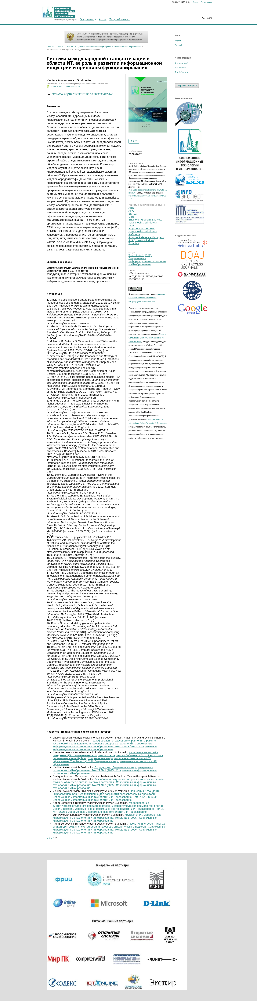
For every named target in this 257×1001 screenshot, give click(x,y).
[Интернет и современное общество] (189, 223)
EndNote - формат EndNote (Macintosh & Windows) (145, 221)
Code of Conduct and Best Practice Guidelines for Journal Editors (147, 338)
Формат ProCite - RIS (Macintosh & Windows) (142, 230)
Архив (102, 19)
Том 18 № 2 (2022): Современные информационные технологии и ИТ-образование (104, 47)
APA (131, 210)
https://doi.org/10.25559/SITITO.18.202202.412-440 (82, 94)
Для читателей (181, 63)
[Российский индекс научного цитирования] (192, 243)
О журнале (87, 19)
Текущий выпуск (119, 19)
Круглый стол (133, 814)
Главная (50, 47)
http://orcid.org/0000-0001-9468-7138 (65, 86)
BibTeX (132, 213)
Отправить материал (187, 85)
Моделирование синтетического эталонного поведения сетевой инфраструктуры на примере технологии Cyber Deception (108, 805)
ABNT (132, 207)
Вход (195, 2)
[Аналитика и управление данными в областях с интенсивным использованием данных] (189, 125)
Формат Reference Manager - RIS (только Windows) (146, 239)
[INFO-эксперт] (189, 201)
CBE (131, 216)
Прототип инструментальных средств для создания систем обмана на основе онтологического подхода (109, 825)
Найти (208, 18)
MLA (131, 225)
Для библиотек (181, 72)
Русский (178, 45)
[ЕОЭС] (189, 185)
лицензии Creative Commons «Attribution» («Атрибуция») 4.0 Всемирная (146, 298)
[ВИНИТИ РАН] (192, 290)
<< (48, 838)
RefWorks (134, 234)
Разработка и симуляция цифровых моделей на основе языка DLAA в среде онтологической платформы (108, 781)
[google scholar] (192, 310)
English (178, 40)
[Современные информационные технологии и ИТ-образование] (189, 171)
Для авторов (180, 67)
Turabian (133, 243)
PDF (135, 141)
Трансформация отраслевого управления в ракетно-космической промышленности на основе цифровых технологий (105, 742)
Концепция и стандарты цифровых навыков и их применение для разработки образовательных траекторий (106, 792)
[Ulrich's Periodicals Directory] (192, 275)
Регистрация (206, 2)
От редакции (102, 767)
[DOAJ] (192, 260)
